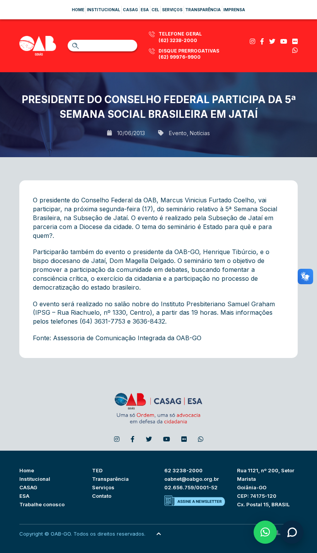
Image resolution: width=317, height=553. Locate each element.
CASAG (28, 487)
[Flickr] (295, 41)
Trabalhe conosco (42, 504)
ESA (24, 496)
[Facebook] (262, 41)
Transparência (203, 9)
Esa (145, 9)
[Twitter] (272, 41)
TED (97, 470)
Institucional (103, 9)
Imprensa (234, 9)
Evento (178, 133)
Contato (101, 496)
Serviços (172, 9)
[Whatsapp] (295, 50)
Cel (155, 9)
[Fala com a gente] (291, 532)
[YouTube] (283, 41)
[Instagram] (252, 41)
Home (78, 9)
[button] (265, 532)
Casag (130, 9)
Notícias (200, 133)
